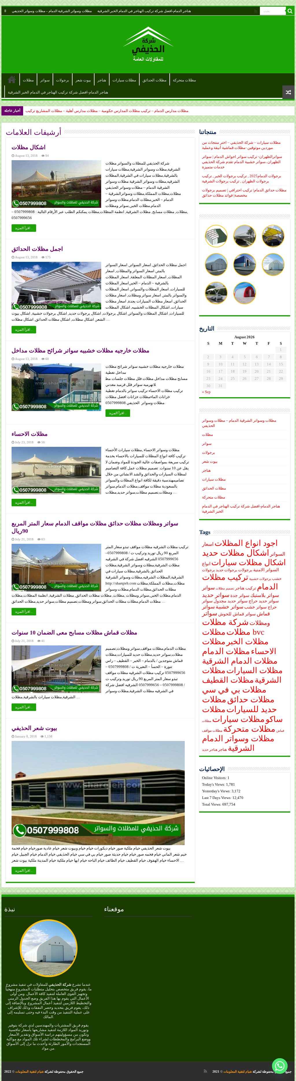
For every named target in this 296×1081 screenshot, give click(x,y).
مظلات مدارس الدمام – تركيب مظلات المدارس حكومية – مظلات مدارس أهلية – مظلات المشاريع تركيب (106, 111)
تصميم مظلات (225, 588)
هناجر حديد (209, 750)
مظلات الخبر (247, 641)
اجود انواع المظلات (246, 543)
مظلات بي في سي (234, 689)
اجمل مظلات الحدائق (37, 249)
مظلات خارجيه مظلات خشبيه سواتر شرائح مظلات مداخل (80, 350)
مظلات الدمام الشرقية (240, 660)
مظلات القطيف (228, 679)
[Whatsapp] (280, 1066)
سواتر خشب (255, 607)
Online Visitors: (214, 778)
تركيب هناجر (245, 588)
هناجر (101, 80)
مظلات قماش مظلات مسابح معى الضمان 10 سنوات (74, 632)
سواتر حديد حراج (264, 601)
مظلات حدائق (251, 699)
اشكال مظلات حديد (235, 552)
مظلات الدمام (226, 651)
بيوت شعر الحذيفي (34, 728)
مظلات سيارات (124, 80)
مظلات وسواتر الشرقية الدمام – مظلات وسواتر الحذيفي (52, 11)
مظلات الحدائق (154, 80)
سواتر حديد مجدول (231, 601)
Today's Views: (214, 784)
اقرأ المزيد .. (24, 228)
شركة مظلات (225, 622)
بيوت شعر (83, 80)
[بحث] (290, 11)
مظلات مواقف (212, 731)
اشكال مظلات (29, 147)
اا (5, 11)
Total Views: (212, 804)
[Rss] (256, 11)
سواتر (45, 80)
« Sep (206, 392)
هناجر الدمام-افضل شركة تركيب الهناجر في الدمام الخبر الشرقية (144, 11)
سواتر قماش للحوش (237, 614)
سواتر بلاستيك (264, 595)
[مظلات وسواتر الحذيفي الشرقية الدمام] (148, 43)
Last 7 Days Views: (217, 798)
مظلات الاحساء (30, 434)
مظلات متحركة (184, 80)
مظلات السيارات (254, 670)
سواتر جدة (239, 595)
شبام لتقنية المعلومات (237, 1071)
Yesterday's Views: (217, 791)
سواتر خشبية (229, 607)
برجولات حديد (226, 570)
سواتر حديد (216, 595)
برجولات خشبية (260, 579)
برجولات (62, 80)
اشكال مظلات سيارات (248, 562)
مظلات (28, 80)
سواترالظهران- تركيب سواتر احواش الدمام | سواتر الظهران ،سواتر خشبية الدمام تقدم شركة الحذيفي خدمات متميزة (242, 161)
